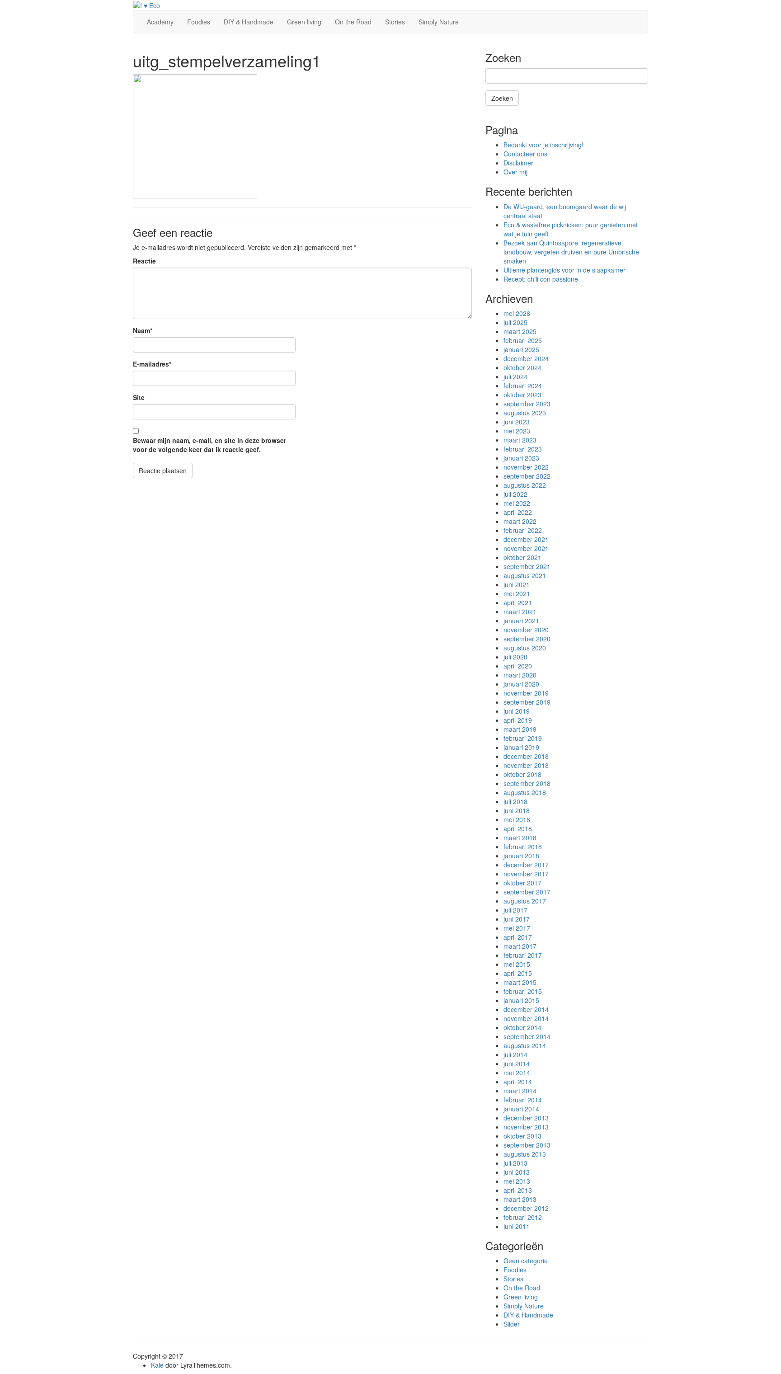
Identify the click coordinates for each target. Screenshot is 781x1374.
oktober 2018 (522, 774)
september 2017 (526, 891)
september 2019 (526, 701)
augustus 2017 (524, 900)
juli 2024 (515, 376)
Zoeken (502, 98)
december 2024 (526, 358)
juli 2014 (515, 1054)
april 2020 (517, 665)
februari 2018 (522, 846)
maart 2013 (519, 1199)
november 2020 (526, 629)
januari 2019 (521, 747)
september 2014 (526, 1036)
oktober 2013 (522, 1135)
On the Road (353, 21)
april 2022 (517, 512)
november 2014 (526, 1018)
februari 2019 (522, 738)
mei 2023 (516, 430)
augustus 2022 (524, 484)
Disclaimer (518, 162)
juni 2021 (516, 584)
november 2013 (526, 1126)
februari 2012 (522, 1217)
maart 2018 (519, 837)
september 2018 (526, 783)
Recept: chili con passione (540, 278)
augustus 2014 (524, 1045)
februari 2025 (522, 340)
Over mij (515, 171)
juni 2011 (516, 1226)
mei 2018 (516, 819)
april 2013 (517, 1190)
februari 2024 (522, 385)
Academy (160, 21)
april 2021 (517, 602)
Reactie (144, 260)
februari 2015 (522, 991)
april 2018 (517, 828)
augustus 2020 (524, 647)
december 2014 (526, 1009)
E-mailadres (152, 363)
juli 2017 (515, 909)
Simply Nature (439, 21)
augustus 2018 (524, 792)
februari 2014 (522, 1099)
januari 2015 (521, 1000)
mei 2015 (516, 964)
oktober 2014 (522, 1027)
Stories (395, 21)
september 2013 (526, 1144)
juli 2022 (515, 494)
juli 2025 (515, 322)
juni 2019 (516, 710)
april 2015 (517, 973)
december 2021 (526, 539)
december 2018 (526, 756)
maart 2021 (519, 611)
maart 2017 (519, 946)
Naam (142, 330)
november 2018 (526, 765)
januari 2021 (521, 620)
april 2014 (517, 1081)
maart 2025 (519, 331)
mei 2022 (516, 503)
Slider (511, 1323)
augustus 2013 (524, 1153)
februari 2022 (522, 530)
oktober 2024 (522, 367)
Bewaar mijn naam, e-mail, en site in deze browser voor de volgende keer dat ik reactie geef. (209, 445)
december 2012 (526, 1208)
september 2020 (526, 638)
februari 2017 (522, 955)
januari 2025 (521, 349)
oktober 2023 (522, 394)
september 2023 (526, 403)
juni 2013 (516, 1171)
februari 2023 (522, 448)
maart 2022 (519, 521)
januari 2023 (521, 457)
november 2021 (526, 548)
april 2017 (517, 936)
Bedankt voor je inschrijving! (543, 144)
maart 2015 (519, 982)
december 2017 (526, 864)
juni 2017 (516, 918)
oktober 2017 (522, 882)
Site (139, 397)
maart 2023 (519, 439)
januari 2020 (521, 683)
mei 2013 (516, 1181)
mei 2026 (516, 313)
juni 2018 (516, 810)
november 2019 (526, 692)
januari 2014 (521, 1108)
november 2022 (526, 466)
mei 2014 (516, 1072)
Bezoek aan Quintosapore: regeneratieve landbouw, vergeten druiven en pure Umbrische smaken (571, 251)
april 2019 (517, 720)
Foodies (198, 21)
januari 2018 (521, 855)
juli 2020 (515, 656)
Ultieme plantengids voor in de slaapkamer (564, 269)
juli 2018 (515, 801)
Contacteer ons (525, 153)
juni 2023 (516, 421)
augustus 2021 (524, 575)
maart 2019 (519, 729)
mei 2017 (516, 927)
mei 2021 (516, 593)
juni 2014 (516, 1063)
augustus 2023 (524, 412)
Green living (304, 21)
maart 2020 (519, 674)
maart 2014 (519, 1090)
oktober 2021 (522, 557)
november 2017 (526, 873)
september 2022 (526, 475)
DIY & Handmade (248, 21)
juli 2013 (515, 1162)
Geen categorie (525, 1260)
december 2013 (526, 1117)
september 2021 (526, 566)
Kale (157, 1364)
